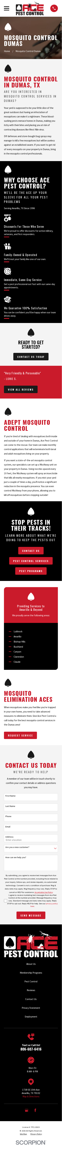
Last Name (10, 806)
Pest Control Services (31, 561)
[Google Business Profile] (26, 1110)
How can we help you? (15, 857)
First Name (10, 796)
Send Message (30, 915)
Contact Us (31, 550)
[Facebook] (35, 1110)
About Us (31, 963)
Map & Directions (31, 1096)
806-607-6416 (31, 1049)
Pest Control (30, 981)
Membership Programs (31, 972)
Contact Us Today (31, 356)
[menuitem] (23, 1134)
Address (9, 837)
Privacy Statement (31, 1007)
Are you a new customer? (17, 847)
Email (7, 826)
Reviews (31, 990)
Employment (31, 1016)
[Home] (30, 8)
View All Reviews (21, 389)
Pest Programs (30, 571)
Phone (8, 816)
